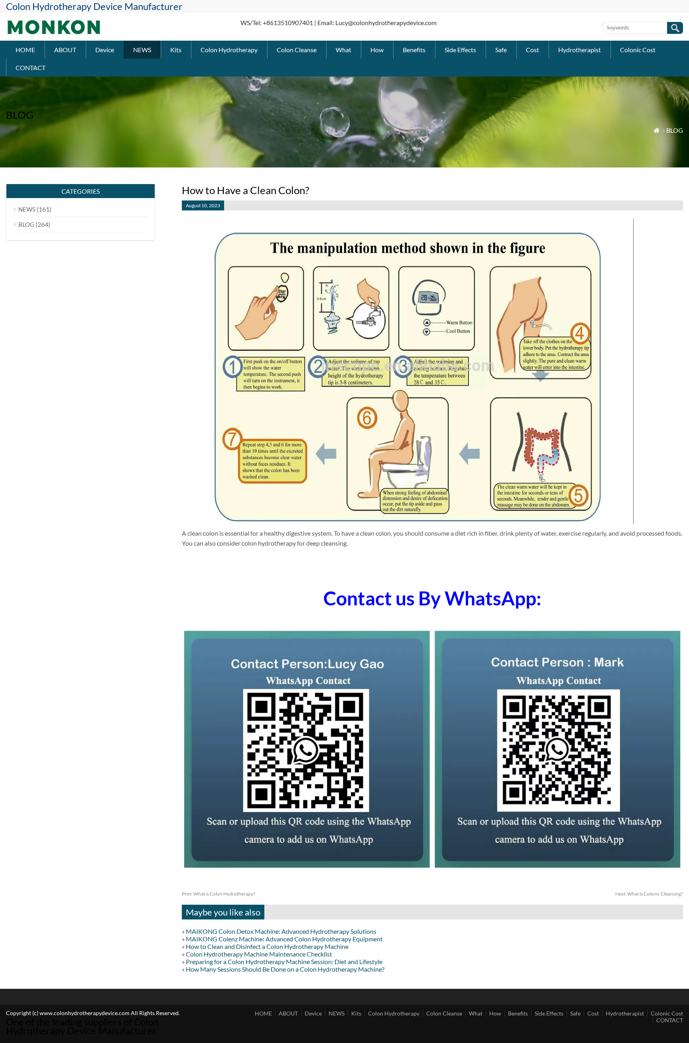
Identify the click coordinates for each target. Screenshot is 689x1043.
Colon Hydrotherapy (229, 49)
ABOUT (65, 49)
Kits (175, 49)
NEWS (142, 49)
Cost (532, 49)
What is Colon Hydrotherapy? (218, 894)
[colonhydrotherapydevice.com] (53, 32)
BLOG (674, 130)
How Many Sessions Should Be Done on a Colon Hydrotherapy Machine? (285, 969)
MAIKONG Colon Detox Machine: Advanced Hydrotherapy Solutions (281, 931)
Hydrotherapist (579, 49)
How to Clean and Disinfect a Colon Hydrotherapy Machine (267, 946)
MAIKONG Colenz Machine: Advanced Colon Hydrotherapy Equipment (284, 939)
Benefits (414, 49)
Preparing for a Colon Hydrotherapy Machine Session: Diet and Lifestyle (284, 961)
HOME (25, 49)
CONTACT (30, 67)
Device (104, 49)
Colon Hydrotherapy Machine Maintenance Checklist (259, 954)
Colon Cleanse (297, 49)
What (343, 49)
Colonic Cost (638, 49)
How (377, 49)
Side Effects (460, 49)
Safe (501, 49)
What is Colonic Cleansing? (649, 894)
